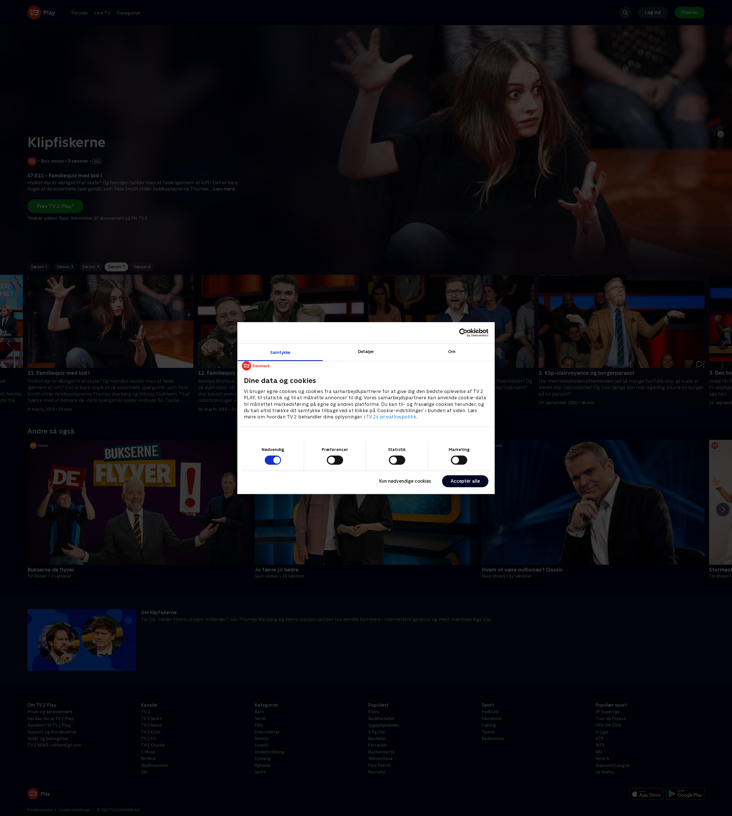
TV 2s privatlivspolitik (391, 417)
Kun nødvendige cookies (405, 481)
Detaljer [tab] (366, 351)
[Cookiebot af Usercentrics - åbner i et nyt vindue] (463, 332)
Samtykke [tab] (280, 352)
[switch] (335, 460)
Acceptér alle (465, 481)
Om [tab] (451, 351)
